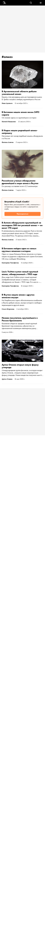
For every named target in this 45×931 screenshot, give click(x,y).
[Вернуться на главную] (4, 2)
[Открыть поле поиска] (30, 2)
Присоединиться (22, 214)
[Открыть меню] (40, 2)
